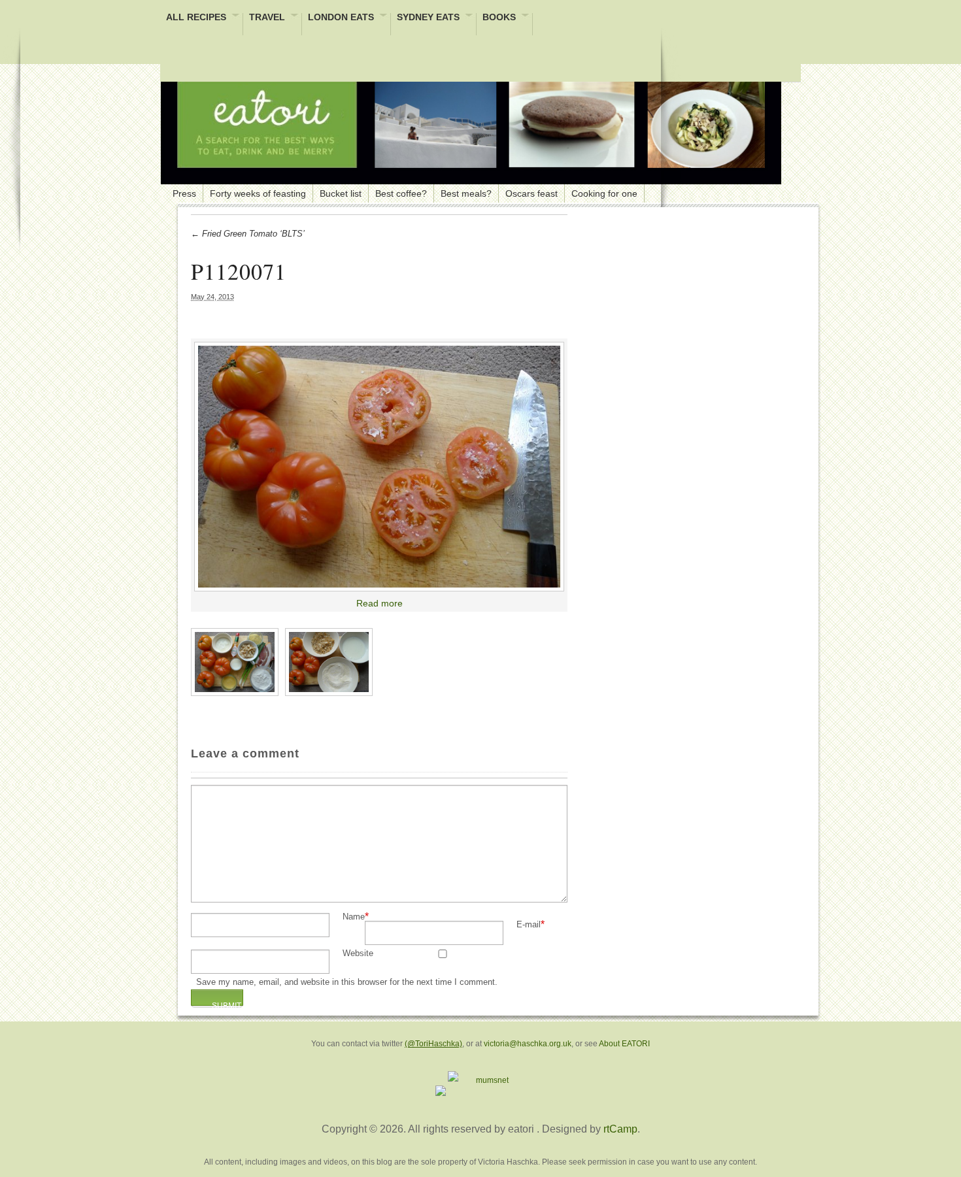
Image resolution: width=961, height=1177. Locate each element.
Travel (267, 18)
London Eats (341, 18)
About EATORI (624, 1043)
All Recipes (196, 18)
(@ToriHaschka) (433, 1043)
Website (358, 954)
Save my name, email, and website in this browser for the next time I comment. (346, 982)
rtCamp (620, 1129)
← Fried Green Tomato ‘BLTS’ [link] (248, 234)
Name (354, 917)
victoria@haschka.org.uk (527, 1043)
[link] (379, 466)
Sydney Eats (428, 18)
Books (499, 18)
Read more (379, 603)
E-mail (528, 925)
